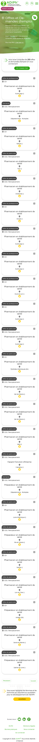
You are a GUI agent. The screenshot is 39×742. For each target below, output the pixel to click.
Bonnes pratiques (11, 729)
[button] (36, 4)
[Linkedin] (24, 719)
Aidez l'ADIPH (7, 9)
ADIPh (18, 739)
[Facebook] (29, 719)
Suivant (33, 681)
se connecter (22, 68)
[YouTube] (19, 719)
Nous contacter (29, 729)
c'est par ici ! (19, 42)
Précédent (6, 681)
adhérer (22, 699)
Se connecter (20, 733)
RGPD (11, 726)
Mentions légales (29, 726)
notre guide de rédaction (21, 38)
